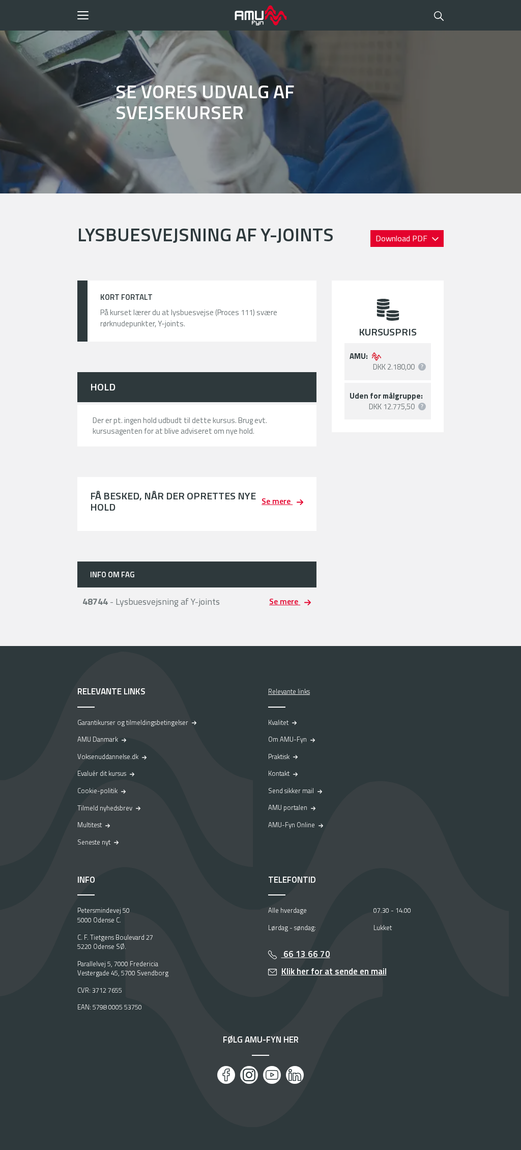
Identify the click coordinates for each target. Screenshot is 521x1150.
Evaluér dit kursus (101, 773)
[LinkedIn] (295, 1075)
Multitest (89, 825)
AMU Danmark (97, 739)
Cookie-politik (97, 791)
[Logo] (260, 15)
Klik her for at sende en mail (334, 971)
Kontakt (279, 773)
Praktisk (279, 756)
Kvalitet (278, 722)
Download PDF (402, 238)
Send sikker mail (291, 791)
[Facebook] (226, 1075)
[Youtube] (272, 1075)
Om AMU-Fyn (287, 739)
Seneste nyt (93, 842)
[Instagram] (249, 1075)
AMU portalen (287, 807)
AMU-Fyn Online (291, 825)
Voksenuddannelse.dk (107, 756)
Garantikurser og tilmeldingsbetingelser (132, 722)
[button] (152, 15)
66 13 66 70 (305, 954)
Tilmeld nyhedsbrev (104, 808)
